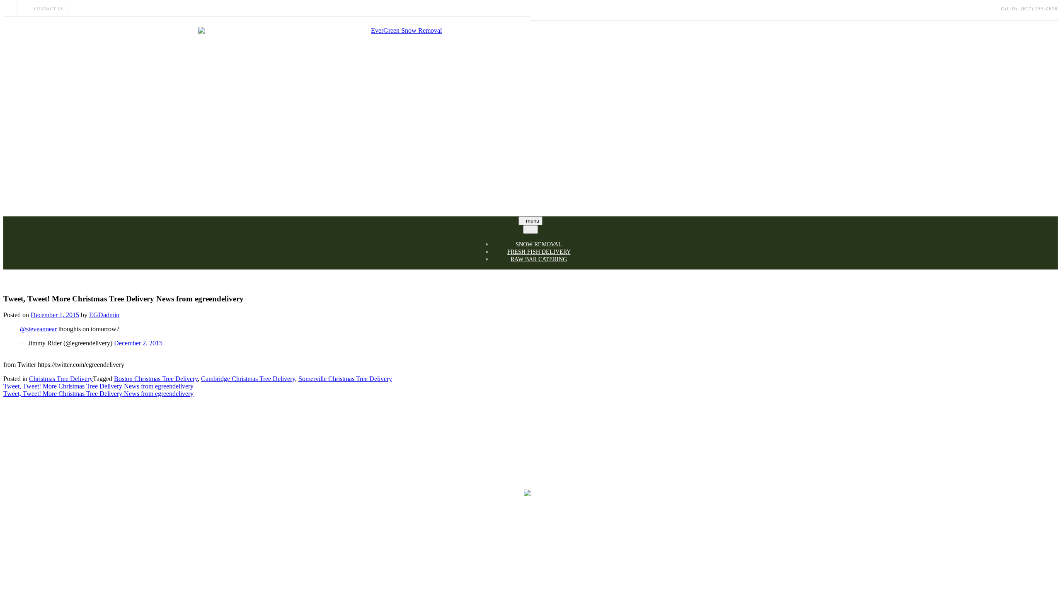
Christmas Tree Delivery (61, 378)
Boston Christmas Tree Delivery (156, 378)
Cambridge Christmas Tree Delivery (248, 378)
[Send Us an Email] (10, 9)
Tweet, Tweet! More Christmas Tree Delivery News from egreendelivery (98, 386)
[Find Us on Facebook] (23, 9)
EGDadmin (104, 314)
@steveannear (38, 328)
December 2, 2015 (138, 343)
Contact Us (49, 9)
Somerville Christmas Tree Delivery (345, 378)
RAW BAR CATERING (539, 259)
